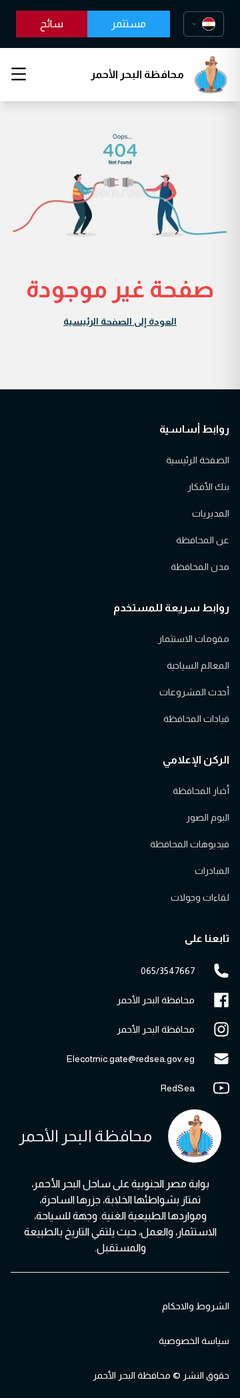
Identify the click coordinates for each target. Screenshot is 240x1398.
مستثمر (128, 23)
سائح (51, 23)
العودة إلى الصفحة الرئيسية (120, 321)
